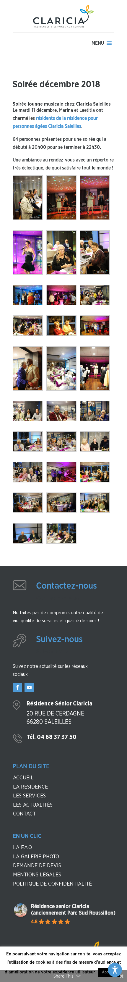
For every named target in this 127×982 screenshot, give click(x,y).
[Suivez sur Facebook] (17, 687)
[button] (98, 43)
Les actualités (33, 805)
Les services (29, 796)
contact (24, 814)
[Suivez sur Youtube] (29, 687)
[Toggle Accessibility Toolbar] (115, 970)
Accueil (23, 778)
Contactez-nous (66, 586)
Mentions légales (37, 875)
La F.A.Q (22, 847)
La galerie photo (36, 857)
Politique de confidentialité (52, 884)
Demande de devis (37, 865)
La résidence (30, 787)
